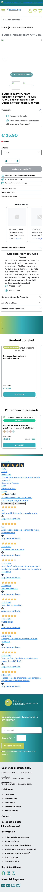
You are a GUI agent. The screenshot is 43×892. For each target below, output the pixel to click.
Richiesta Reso (12, 841)
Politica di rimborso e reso (17, 837)
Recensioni (10, 802)
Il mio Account (11, 810)
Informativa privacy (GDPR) (17, 853)
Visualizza (19, 394)
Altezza (4, 148)
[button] (5, 59)
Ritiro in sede (11, 798)
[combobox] (21, 152)
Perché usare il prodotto (12, 308)
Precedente (7, 503)
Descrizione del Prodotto (13, 247)
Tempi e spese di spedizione (18, 845)
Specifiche (6, 110)
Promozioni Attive (13, 806)
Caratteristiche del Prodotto (14, 297)
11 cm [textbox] (6, 152)
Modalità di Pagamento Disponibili (20, 849)
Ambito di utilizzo (9, 303)
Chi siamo (9, 794)
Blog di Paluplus (12, 861)
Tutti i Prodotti (11, 857)
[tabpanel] (21, 269)
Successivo (20, 503)
